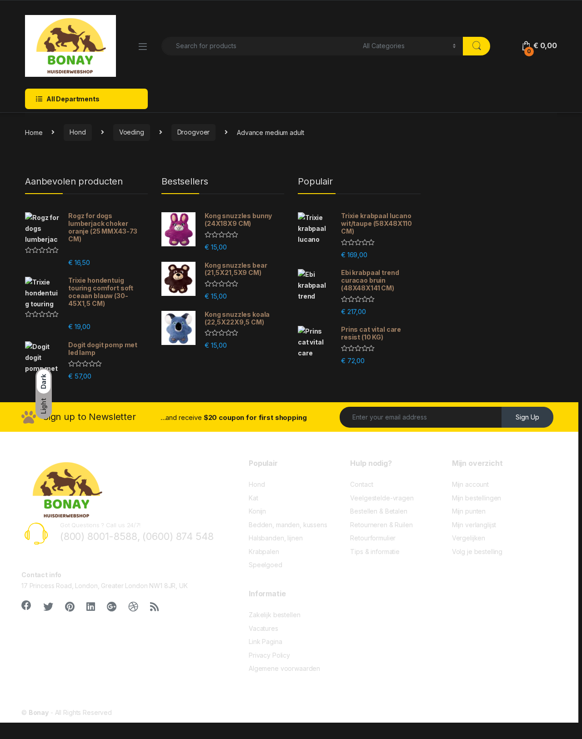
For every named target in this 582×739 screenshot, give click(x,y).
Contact (361, 484)
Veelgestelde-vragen (381, 498)
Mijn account (470, 484)
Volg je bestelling (477, 551)
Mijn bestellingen (477, 498)
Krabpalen (264, 551)
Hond (77, 132)
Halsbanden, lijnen (275, 538)
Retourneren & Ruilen (381, 525)
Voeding (131, 132)
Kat (253, 498)
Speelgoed (265, 565)
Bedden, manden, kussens (288, 525)
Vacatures (263, 628)
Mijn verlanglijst (474, 525)
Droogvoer (193, 132)
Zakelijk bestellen (274, 615)
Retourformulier (373, 538)
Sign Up (527, 417)
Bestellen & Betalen (378, 511)
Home (33, 132)
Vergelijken (468, 538)
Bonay (39, 712)
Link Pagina (265, 641)
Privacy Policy (269, 655)
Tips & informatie (375, 551)
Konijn (257, 511)
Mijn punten (469, 511)
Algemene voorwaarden (284, 668)
